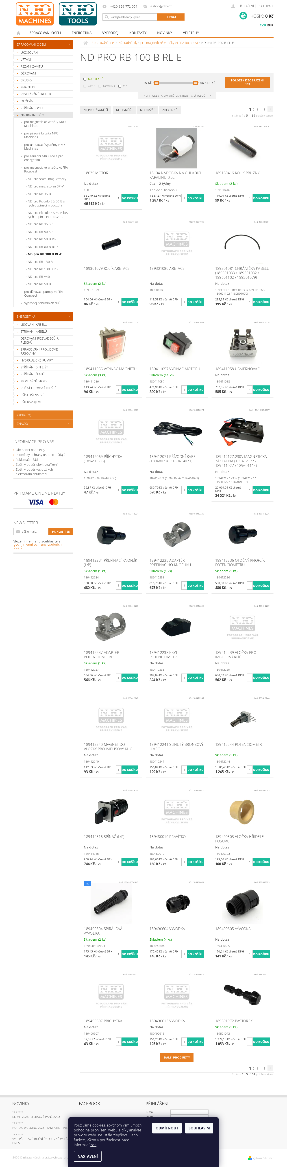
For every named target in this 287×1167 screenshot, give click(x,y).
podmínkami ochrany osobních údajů (37, 546)
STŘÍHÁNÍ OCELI (32, 108)
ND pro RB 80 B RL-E (43, 246)
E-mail (150, 1112)
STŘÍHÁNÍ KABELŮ (34, 331)
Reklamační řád (27, 459)
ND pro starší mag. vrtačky (47, 179)
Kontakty (138, 32)
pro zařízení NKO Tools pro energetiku (43, 158)
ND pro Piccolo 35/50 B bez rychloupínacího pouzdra (48, 214)
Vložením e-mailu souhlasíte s (37, 544)
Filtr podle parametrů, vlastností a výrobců (175, 95)
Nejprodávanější (96, 110)
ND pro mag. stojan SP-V (46, 186)
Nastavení (88, 1156)
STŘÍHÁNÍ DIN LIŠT (34, 367)
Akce (91, 86)
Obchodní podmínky (30, 450)
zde (93, 1144)
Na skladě (95, 79)
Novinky (164, 32)
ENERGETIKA (81, 32)
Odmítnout (167, 1128)
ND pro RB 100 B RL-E (45, 254)
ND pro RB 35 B (39, 194)
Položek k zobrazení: (247, 82)
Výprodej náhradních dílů (42, 303)
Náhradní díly (32, 115)
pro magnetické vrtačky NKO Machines (45, 124)
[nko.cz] (56, 13)
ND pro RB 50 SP (40, 232)
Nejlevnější (124, 110)
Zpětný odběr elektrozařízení (37, 464)
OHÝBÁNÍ (27, 101)
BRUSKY (26, 80)
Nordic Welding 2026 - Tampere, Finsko (42, 1128)
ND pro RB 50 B (39, 284)
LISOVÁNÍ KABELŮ (34, 324)
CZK (263, 25)
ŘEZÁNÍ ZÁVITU (32, 66)
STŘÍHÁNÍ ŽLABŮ (33, 374)
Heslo (150, 1117)
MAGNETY (28, 87)
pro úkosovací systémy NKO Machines (44, 146)
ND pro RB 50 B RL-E (43, 239)
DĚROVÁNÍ (28, 73)
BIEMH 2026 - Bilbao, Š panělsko (36, 1117)
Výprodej (110, 32)
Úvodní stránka (18, 33)
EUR (270, 25)
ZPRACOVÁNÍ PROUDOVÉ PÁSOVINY (39, 351)
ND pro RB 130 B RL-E (44, 269)
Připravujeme (31, 402)
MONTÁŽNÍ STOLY (34, 381)
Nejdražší (147, 110)
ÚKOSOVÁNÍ (30, 52)
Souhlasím (199, 1128)
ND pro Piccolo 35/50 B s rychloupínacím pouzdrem (46, 203)
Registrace (266, 6)
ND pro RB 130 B (40, 261)
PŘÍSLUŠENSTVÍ (32, 395)
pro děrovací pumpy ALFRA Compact (43, 293)
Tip (125, 86)
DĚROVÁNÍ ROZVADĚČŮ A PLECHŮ (40, 340)
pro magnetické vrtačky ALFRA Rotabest (46, 169)
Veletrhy (191, 32)
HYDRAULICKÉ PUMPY (37, 360)
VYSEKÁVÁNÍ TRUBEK (36, 94)
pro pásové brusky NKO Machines (41, 135)
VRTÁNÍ (26, 59)
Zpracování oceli (45, 32)
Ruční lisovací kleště (39, 388)
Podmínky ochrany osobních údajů (40, 455)
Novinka (109, 86)
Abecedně (170, 110)
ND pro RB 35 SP (40, 224)
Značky (22, 423)
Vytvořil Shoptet (263, 1158)
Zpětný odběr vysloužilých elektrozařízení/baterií (34, 471)
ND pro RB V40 (39, 276)
